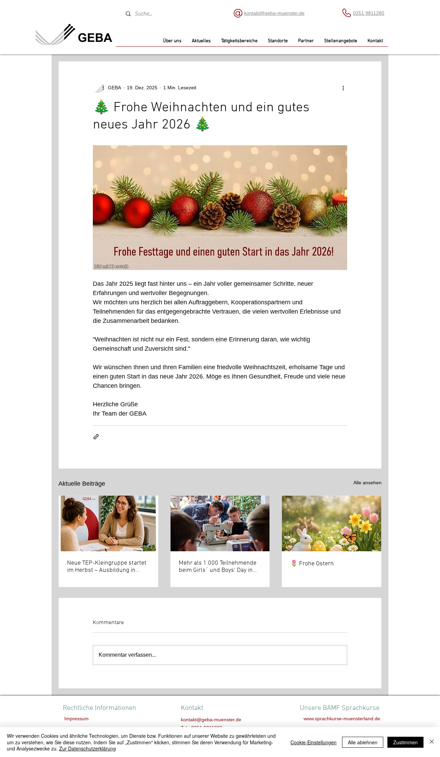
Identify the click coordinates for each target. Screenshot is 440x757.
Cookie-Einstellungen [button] (313, 742)
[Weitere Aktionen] (343, 87)
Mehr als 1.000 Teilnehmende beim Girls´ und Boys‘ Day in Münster (217, 567)
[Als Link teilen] (96, 436)
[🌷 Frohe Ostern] (331, 523)
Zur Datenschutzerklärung (87, 748)
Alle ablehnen (362, 742)
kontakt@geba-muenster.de (274, 13)
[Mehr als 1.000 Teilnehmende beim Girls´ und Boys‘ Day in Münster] (220, 523)
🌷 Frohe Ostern (312, 563)
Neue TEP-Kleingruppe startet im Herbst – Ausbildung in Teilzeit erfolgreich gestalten (106, 567)
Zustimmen (405, 742)
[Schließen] (432, 742)
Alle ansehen (367, 482)
